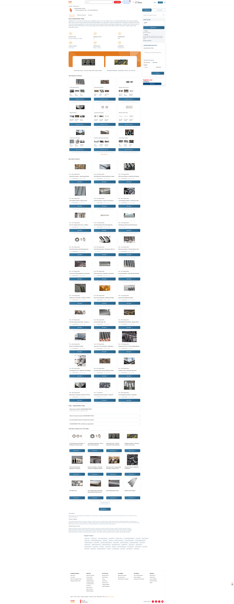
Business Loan (109, 28)
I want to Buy (108, 6)
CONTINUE (117, 32)
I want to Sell (116, 6)
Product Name (108, 9)
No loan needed (118, 28)
